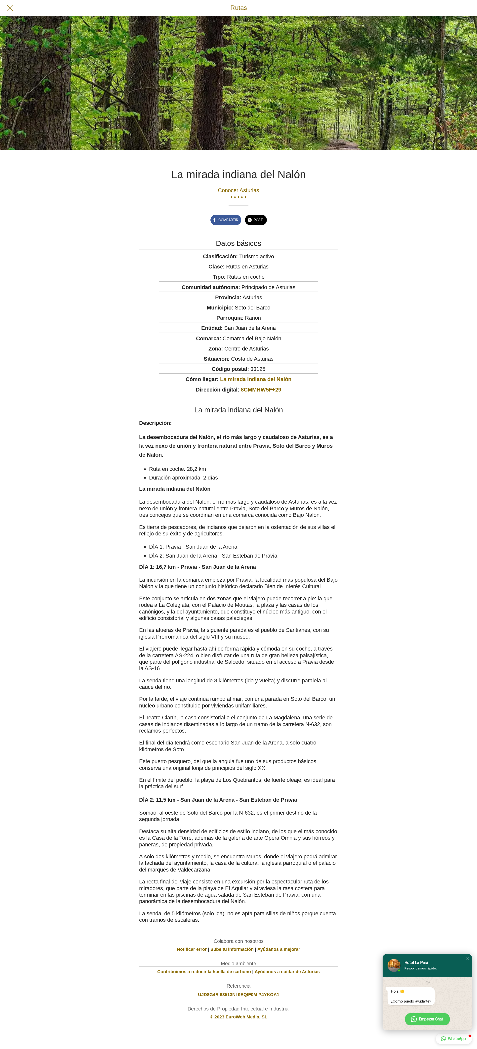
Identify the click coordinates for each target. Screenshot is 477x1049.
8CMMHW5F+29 (261, 390)
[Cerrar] (10, 8)
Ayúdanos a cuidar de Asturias (287, 971)
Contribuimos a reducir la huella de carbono (204, 971)
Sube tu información (232, 949)
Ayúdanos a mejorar (278, 949)
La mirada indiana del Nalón (255, 379)
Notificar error (192, 949)
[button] (467, 958)
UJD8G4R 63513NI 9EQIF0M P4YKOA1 (238, 994)
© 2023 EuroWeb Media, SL (238, 1016)
